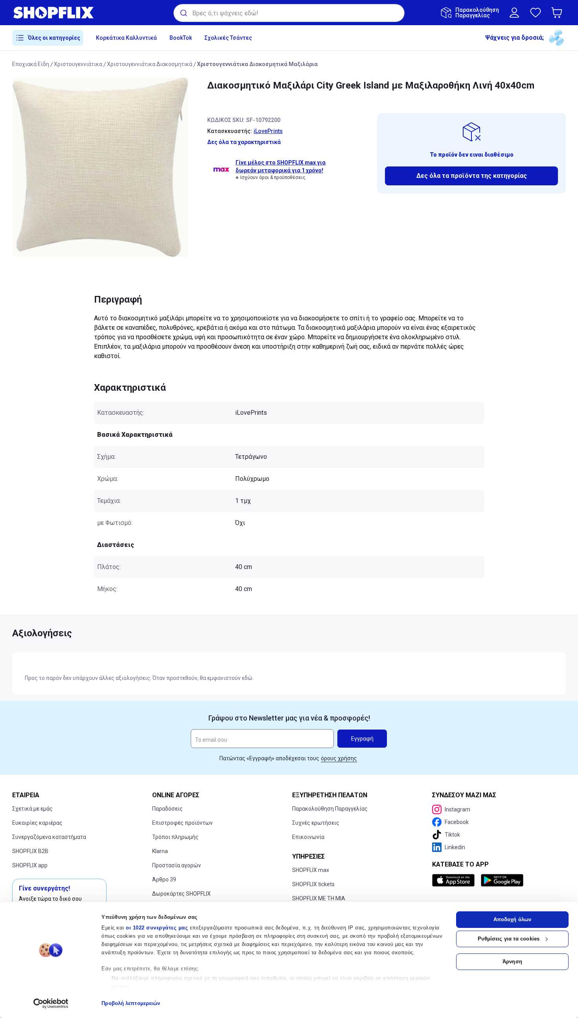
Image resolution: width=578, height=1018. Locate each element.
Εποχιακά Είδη (30, 64)
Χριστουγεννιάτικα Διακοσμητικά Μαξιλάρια (257, 64)
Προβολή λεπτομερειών (130, 1003)
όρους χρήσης (339, 758)
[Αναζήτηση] (183, 13)
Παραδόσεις (167, 809)
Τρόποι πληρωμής (175, 837)
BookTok (180, 38)
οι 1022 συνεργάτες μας (157, 928)
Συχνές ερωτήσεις (315, 823)
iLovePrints (268, 131)
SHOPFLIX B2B (30, 851)
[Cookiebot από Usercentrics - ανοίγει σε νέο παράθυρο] (51, 1003)
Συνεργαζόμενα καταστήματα (49, 837)
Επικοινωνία (308, 837)
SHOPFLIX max (310, 870)
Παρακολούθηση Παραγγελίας (330, 809)
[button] (558, 12)
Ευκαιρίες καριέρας (37, 823)
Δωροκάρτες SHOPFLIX (181, 894)
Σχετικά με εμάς (32, 809)
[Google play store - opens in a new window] (502, 880)
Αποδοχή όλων (512, 919)
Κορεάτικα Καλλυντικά (126, 38)
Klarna (160, 851)
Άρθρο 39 (164, 879)
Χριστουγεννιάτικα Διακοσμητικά (149, 64)
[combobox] (289, 13)
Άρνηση (512, 961)
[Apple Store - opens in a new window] (455, 880)
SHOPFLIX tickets (313, 884)
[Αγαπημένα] (535, 12)
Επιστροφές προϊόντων (182, 823)
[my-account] (514, 12)
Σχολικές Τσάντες (228, 38)
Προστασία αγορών (176, 865)
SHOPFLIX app (30, 865)
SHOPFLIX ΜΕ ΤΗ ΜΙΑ (318, 898)
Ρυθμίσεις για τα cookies (508, 939)
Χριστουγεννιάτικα (78, 64)
